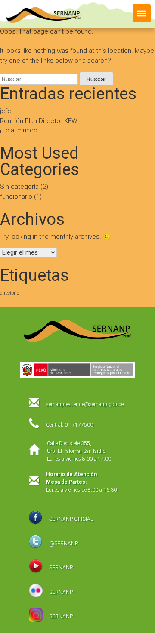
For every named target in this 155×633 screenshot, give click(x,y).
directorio (9, 293)
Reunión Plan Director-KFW (38, 121)
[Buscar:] (40, 79)
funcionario (16, 196)
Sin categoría (19, 187)
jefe (5, 111)
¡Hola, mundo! (19, 130)
